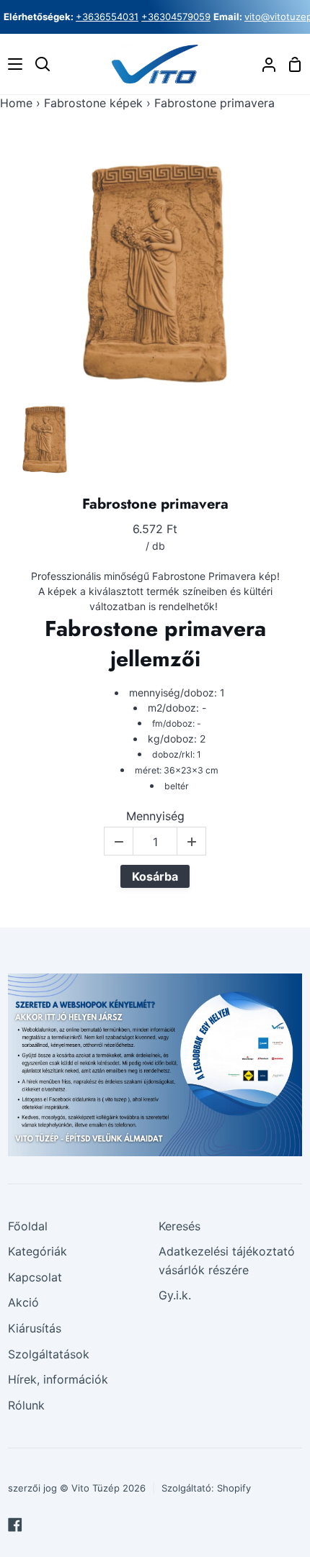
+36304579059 (176, 16)
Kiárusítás (34, 1328)
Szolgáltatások (48, 1354)
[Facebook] (15, 1524)
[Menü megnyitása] (12, 64)
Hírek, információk (58, 1379)
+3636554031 (107, 16)
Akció (23, 1302)
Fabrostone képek (93, 103)
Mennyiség (155, 816)
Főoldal (28, 1226)
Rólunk (26, 1405)
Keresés (179, 1226)
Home (16, 103)
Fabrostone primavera (155, 504)
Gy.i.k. (175, 1295)
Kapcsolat (35, 1277)
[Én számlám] (263, 64)
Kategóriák (37, 1251)
